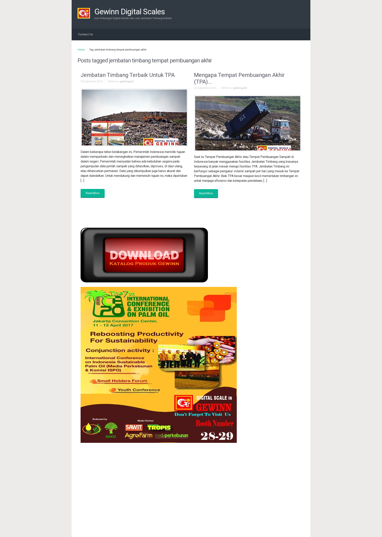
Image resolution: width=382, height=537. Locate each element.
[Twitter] (282, 10)
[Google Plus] (288, 10)
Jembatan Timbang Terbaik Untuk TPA (128, 75)
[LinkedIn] (301, 10)
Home (81, 49)
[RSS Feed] (269, 10)
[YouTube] (295, 10)
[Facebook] (276, 10)
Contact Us (85, 34)
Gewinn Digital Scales (130, 11)
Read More (92, 193)
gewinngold (127, 81)
